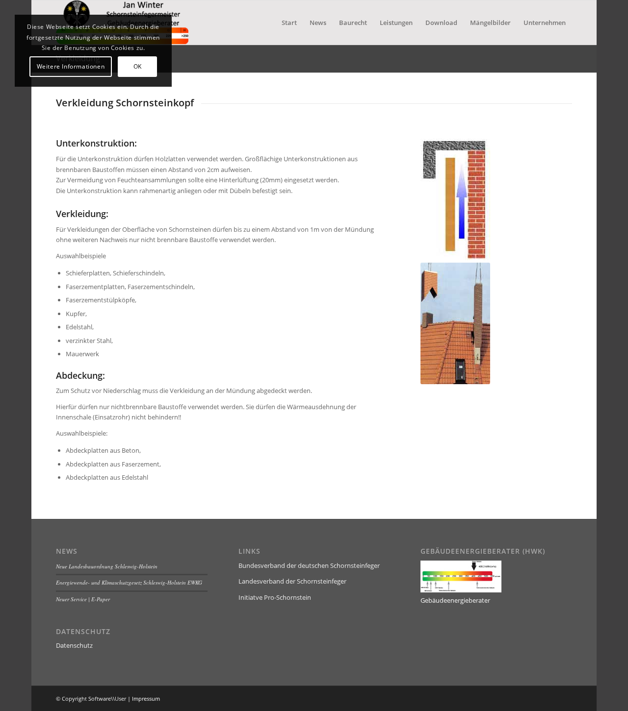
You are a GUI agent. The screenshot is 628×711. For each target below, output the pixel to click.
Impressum (146, 698)
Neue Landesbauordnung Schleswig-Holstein (106, 566)
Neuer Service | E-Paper (83, 599)
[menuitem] (289, 22)
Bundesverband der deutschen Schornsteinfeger (309, 565)
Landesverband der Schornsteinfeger (292, 581)
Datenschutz (74, 645)
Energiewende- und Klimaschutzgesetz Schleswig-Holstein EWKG (129, 582)
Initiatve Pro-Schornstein (274, 597)
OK (137, 66)
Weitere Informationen (71, 66)
